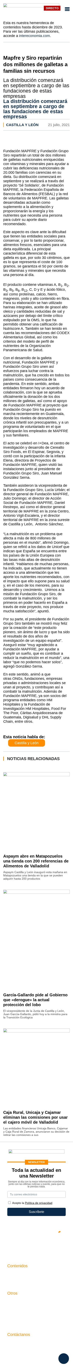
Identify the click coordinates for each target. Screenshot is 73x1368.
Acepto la (32, 1203)
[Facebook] (24, 1246)
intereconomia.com (34, 36)
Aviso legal (15, 1308)
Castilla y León (22, 125)
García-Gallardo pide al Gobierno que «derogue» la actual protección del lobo (35, 1000)
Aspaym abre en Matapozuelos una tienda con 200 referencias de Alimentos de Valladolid (36, 861)
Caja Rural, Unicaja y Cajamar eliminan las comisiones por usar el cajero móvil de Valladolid (35, 1117)
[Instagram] (49, 1246)
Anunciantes (16, 1281)
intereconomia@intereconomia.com (32, 1345)
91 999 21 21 (16, 1351)
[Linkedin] (61, 1246)
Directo (52, 8)
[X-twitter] (12, 1246)
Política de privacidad (22, 1315)
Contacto (13, 1301)
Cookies (13, 1322)
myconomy (15, 1274)
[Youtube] (36, 1246)
